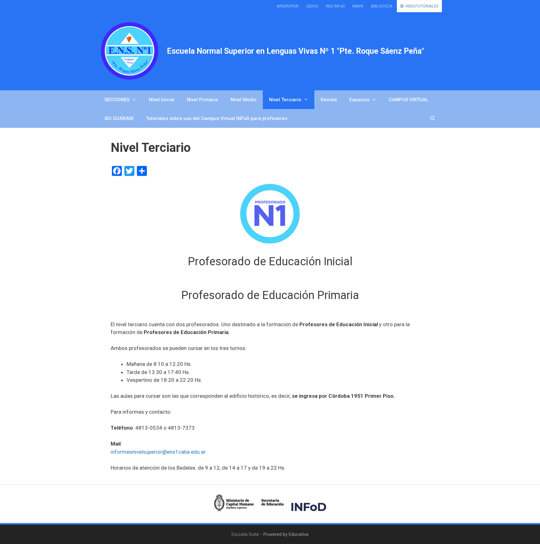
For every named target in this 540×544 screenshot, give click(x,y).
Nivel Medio (244, 99)
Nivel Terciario (285, 99)
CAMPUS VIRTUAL (408, 99)
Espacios (359, 99)
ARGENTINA (287, 6)
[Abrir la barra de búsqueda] (432, 118)
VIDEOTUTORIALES (421, 6)
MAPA (357, 6)
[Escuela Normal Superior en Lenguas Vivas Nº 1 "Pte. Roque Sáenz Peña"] (129, 51)
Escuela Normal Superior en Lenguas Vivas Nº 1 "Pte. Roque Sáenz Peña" (295, 51)
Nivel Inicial (161, 99)
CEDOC (312, 6)
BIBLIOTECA (381, 6)
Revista (329, 99)
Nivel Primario (202, 99)
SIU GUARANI (118, 118)
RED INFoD (335, 6)
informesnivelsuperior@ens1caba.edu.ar (158, 452)
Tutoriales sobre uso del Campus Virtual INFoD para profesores (216, 118)
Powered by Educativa (285, 534)
